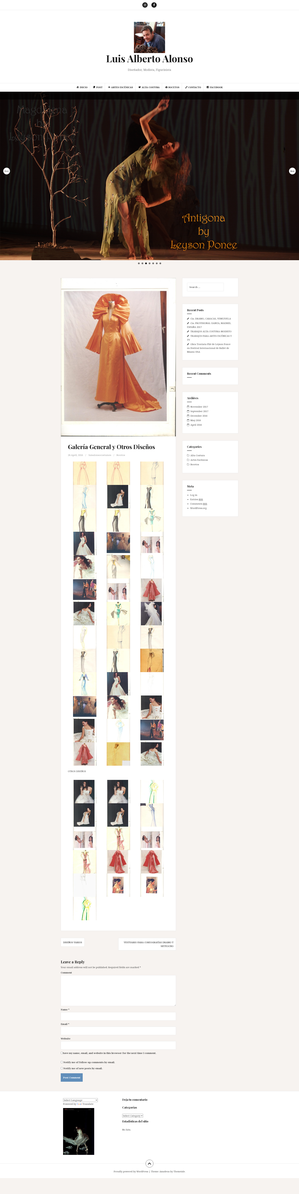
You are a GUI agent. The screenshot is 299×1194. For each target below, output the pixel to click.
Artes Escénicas (199, 459)
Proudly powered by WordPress (131, 1171)
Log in (193, 494)
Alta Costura (197, 455)
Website (65, 1038)
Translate (88, 1103)
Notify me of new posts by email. (82, 1068)
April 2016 (196, 424)
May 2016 (195, 420)
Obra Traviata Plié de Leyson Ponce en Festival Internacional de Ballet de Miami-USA (208, 348)
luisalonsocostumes (100, 455)
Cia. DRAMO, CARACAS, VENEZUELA (210, 318)
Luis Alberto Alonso (149, 58)
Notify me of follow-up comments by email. (89, 1062)
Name (65, 1009)
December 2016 (198, 415)
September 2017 (199, 411)
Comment (66, 972)
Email (65, 1024)
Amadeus (164, 1171)
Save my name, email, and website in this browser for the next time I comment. (109, 1053)
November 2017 (199, 406)
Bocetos (120, 455)
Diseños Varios (72, 942)
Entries (196, 499)
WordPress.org (198, 508)
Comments (198, 503)
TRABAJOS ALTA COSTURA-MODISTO (211, 331)
